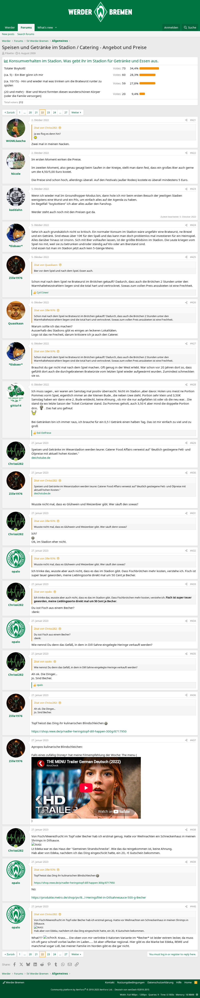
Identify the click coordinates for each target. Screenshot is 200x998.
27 (65, 112)
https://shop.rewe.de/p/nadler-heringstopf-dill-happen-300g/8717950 (79, 731)
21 (36, 112)
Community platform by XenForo (82, 989)
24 (54, 112)
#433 (193, 584)
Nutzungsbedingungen (131, 982)
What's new (45, 27)
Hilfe (178, 982)
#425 (193, 257)
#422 (193, 153)
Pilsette (9, 53)
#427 (193, 343)
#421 (193, 120)
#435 (193, 653)
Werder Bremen (14, 982)
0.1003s (170, 994)
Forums (26, 27)
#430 (193, 472)
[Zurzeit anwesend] (16, 459)
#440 (193, 906)
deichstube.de (40, 458)
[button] (56, 27)
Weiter (75, 112)
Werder (10, 27)
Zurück (11, 112)
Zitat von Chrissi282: (45, 127)
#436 (193, 695)
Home (188, 982)
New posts (8, 34)
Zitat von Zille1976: (44, 310)
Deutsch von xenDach (132, 989)
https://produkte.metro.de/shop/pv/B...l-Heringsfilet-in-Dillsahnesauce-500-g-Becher (88, 897)
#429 (193, 443)
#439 (193, 862)
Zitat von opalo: (43, 591)
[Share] (186, 120)
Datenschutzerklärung (160, 982)
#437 (193, 740)
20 (30, 112)
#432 (193, 550)
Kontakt (109, 982)
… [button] (25, 112)
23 (48, 112)
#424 (193, 225)
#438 (193, 829)
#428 (193, 384)
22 (42, 112)
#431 (193, 513)
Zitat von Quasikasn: (46, 265)
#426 (193, 302)
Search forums (25, 34)
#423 (193, 189)
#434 (193, 621)
